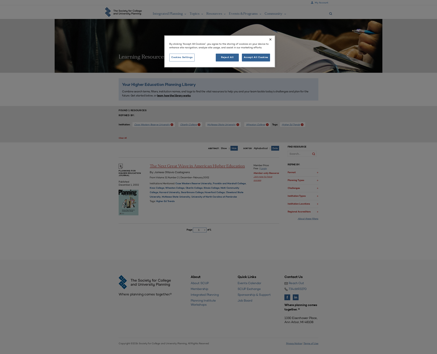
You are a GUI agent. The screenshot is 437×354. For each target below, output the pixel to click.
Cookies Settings (182, 57)
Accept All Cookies (256, 57)
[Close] (270, 39)
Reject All (227, 57)
